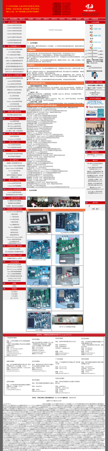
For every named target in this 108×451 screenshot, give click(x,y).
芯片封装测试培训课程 (80, 412)
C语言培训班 (14, 214)
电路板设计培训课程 (68, 412)
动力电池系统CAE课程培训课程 (80, 426)
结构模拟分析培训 (69, 410)
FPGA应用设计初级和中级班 (14, 49)
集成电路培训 (93, 404)
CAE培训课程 (11, 409)
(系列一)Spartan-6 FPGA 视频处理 (14, 58)
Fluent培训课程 (98, 445)
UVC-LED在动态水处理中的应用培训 (90, 428)
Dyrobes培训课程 (30, 442)
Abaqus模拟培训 (11, 405)
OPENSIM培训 (60, 410)
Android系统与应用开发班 (14, 84)
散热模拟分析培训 (22, 407)
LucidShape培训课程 (74, 444)
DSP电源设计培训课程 (20, 415)
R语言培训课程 (46, 404)
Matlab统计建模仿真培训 (93, 442)
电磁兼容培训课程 (88, 439)
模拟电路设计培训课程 (49, 410)
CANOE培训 (40, 417)
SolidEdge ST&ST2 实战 (14, 278)
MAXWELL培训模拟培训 (26, 413)
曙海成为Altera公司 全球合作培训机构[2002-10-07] (95, 188)
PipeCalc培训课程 (46, 421)
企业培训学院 (94, 15)
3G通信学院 (85, 15)
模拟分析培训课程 (50, 448)
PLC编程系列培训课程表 (14, 201)
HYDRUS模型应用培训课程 (39, 431)
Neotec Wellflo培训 (94, 421)
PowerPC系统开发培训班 (14, 192)
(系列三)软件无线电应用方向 (14, 63)
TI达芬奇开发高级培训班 (14, 43)
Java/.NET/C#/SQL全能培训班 (14, 212)
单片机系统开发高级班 (14, 156)
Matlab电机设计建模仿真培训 (42, 413)
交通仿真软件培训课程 (56, 436)
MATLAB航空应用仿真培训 (17, 428)
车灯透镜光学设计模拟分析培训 (60, 421)
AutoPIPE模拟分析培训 (82, 421)
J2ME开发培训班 (14, 104)
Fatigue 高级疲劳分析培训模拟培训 (52, 420)
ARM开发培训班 (14, 136)
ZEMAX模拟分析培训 (13, 413)
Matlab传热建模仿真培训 (94, 448)
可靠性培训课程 (44, 444)
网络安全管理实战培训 (14, 280)
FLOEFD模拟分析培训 (93, 412)
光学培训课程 (70, 445)
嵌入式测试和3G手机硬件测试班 (14, 252)
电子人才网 (94, 94)
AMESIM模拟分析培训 (57, 404)
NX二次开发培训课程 (62, 437)
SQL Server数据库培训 (14, 227)
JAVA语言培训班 (14, 219)
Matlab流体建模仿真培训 (9, 437)
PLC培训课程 (68, 404)
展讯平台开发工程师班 (14, 93)
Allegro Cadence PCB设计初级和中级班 (14, 166)
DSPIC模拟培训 (51, 440)
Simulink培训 (97, 407)
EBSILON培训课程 (13, 442)
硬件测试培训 (14, 232)
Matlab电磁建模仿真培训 (63, 440)
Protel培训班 (14, 173)
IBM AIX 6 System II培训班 (14, 267)
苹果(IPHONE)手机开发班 (14, 90)
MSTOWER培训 (53, 444)
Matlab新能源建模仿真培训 (97, 410)
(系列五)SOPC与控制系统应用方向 (14, 69)
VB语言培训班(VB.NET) (14, 243)
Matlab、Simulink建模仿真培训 (85, 429)
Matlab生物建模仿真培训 (20, 445)
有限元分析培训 (44, 415)
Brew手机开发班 (14, 96)
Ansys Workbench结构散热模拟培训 (34, 432)
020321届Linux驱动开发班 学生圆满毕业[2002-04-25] (95, 192)
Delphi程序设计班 (14, 241)
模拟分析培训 (86, 404)
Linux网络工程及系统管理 (14, 128)
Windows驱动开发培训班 (14, 239)
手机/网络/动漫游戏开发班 (14, 115)
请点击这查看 (46, 345)
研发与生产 (85, 13)
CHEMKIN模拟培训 (80, 442)
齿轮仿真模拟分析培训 (68, 442)
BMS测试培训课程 (74, 428)
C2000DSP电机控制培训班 (14, 28)
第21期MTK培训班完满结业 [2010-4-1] (95, 164)
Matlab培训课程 (89, 407)
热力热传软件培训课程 (46, 429)
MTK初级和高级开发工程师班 (14, 87)
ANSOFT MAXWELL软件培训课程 (16, 426)
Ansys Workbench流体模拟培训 (25, 437)
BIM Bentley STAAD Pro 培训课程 (17, 421)
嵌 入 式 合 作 (14, 298)
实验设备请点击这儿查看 (36, 210)
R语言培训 (84, 448)
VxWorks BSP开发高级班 (14, 186)
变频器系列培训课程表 (14, 203)
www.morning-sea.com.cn (95, 96)
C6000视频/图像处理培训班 (14, 40)
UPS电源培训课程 (48, 426)
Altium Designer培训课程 (38, 448)
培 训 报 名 (14, 292)
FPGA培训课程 (38, 410)
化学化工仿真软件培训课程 (26, 434)
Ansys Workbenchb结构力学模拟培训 (80, 447)
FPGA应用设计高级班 (14, 52)
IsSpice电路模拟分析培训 (33, 429)
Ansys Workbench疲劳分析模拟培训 (60, 413)
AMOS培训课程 (66, 431)
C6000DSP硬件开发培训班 (14, 37)
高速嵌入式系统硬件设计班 (14, 163)
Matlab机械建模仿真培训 (37, 439)
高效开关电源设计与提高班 (14, 175)
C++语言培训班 (14, 217)
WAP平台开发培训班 (14, 98)
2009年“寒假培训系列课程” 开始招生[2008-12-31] (95, 168)
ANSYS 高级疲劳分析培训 (74, 418)
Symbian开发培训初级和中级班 (14, 78)
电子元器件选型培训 (99, 439)
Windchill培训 (84, 444)
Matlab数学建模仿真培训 (71, 434)
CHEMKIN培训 (53, 415)
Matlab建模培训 (60, 409)
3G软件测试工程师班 (14, 249)
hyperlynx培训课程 (31, 417)
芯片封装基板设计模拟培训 (45, 447)
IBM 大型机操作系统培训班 (14, 276)
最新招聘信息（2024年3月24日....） (95, 155)
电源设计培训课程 (58, 426)
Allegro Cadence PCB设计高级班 (14, 168)
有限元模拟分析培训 (25, 448)
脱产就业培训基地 (95, 13)
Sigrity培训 (71, 437)
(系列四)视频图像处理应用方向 (14, 66)
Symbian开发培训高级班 (14, 81)
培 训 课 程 (14, 294)
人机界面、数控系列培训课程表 (14, 206)
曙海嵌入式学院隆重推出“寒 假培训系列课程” (95, 172)
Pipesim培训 (30, 421)
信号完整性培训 (58, 412)
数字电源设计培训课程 (98, 413)
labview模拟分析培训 (95, 437)
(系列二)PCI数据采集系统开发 (14, 61)
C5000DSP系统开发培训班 (14, 31)
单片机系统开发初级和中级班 (14, 153)
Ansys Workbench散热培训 (72, 409)
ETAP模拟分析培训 (38, 409)
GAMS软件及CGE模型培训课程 (95, 432)
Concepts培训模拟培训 (50, 409)
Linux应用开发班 (14, 121)
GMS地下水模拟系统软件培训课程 (76, 432)
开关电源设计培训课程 (33, 415)
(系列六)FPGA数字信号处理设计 (14, 72)
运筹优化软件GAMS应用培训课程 (16, 429)
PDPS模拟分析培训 (20, 409)
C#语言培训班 (14, 222)
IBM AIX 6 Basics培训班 (14, 264)
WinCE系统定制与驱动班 (14, 147)
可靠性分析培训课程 (47, 412)
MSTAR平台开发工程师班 (14, 106)
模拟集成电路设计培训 (19, 410)
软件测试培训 (14, 230)
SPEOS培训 (22, 442)
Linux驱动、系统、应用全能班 (14, 131)
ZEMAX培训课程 (14, 448)
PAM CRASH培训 (79, 445)
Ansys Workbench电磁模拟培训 (78, 440)
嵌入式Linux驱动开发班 (14, 126)
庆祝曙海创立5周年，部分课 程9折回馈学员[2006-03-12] (95, 176)
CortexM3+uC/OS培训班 (14, 139)
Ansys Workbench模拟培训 (35, 405)
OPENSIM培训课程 (63, 444)
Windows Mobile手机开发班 (14, 101)
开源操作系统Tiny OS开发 (14, 258)
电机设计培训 (71, 415)
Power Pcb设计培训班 (14, 171)
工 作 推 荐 (14, 296)
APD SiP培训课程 (77, 404)
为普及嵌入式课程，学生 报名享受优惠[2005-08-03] (95, 180)
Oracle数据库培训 (14, 224)
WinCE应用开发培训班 (14, 145)
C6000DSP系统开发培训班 (14, 34)
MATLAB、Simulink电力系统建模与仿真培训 (38, 424)
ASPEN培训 (29, 409)
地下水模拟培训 (25, 439)
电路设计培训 (14, 177)
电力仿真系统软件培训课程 (34, 436)
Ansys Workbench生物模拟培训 (52, 439)
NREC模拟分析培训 (49, 442)
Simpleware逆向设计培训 (25, 420)
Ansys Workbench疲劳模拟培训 (86, 434)
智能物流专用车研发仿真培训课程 (56, 418)
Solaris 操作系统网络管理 (14, 271)
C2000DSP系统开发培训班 (14, 25)
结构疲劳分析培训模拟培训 (82, 410)
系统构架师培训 (14, 235)
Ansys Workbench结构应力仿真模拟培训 (36, 428)
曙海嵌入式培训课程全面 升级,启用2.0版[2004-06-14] (95, 184)
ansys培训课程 (39, 442)
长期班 (14, 286)
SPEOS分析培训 (62, 415)
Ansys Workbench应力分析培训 (11, 412)
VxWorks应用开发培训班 (14, 183)
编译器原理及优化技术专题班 (14, 194)
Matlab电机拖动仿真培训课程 (35, 426)
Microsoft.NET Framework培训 (14, 237)
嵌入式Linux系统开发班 (14, 124)
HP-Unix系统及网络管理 (14, 274)
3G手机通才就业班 (14, 109)
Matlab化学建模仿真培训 (17, 432)
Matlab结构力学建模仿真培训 (61, 447)
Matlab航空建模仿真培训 (82, 415)
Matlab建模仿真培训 (21, 405)
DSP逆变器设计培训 (8, 415)
